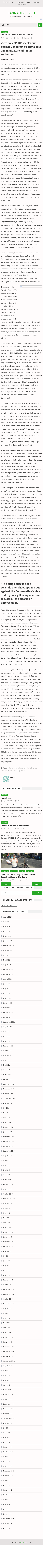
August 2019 (7, 1156)
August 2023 (7, 979)
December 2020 (8, 1084)
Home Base (6, 797)
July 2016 (6, 1313)
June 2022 (6, 1031)
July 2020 (6, 1108)
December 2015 (8, 1347)
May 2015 (6, 1380)
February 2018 (8, 1232)
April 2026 (6, 931)
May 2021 (6, 1065)
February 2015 (8, 1394)
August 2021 (7, 1055)
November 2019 (8, 1141)
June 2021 (6, 1060)
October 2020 (8, 1093)
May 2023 (6, 988)
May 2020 (6, 1113)
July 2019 (6, 1160)
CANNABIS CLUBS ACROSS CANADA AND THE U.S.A (7, 884)
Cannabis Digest (21, 13)
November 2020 (8, 1089)
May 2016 (6, 1323)
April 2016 (6, 1327)
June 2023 (6, 984)
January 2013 (7, 1466)
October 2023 (8, 974)
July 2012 (6, 1480)
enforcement (22, 768)
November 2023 (8, 969)
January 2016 (7, 1342)
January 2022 (7, 1050)
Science (36, 2)
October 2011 (8, 1495)
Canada (29, 2)
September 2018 (9, 1199)
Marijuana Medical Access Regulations (13, 771)
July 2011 (6, 1499)
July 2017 (6, 1256)
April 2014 (6, 1442)
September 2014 (9, 1418)
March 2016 (7, 1332)
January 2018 (7, 1237)
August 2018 (7, 1203)
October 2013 (8, 1452)
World (24, 4)
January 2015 (7, 1399)
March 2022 (7, 1041)
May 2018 (6, 1218)
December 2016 (8, 1289)
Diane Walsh (20, 828)
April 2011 (6, 1509)
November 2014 (8, 1409)
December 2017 (8, 1241)
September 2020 (9, 1098)
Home (6, 2)
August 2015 (7, 1366)
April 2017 (6, 1270)
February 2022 (8, 1046)
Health (29, 768)
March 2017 (7, 1275)
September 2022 (9, 1022)
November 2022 (8, 1012)
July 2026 (6, 922)
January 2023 (7, 1003)
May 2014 (6, 1437)
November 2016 (8, 1294)
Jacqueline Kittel (23, 880)
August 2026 (7, 917)
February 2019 (8, 1184)
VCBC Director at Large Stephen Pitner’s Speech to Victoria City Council (19, 875)
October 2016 (8, 1299)
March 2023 (7, 998)
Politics (30, 871)
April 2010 (6, 1528)
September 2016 (9, 1304)
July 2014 (6, 1428)
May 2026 (6, 926)
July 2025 (6, 955)
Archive (4, 32)
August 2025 (7, 950)
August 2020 (7, 1103)
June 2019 (6, 1165)
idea (32, 768)
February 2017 (8, 1280)
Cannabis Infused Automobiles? (15, 825)
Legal (18, 4)
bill (9, 768)
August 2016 (7, 1308)
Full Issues (21, 2)
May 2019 (6, 1170)
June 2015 (6, 1375)
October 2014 (8, 1413)
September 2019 (9, 1151)
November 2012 (8, 1471)
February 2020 (8, 1127)
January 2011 (7, 1514)
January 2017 (7, 1284)
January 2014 (7, 1447)
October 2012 (8, 1475)
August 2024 (7, 965)
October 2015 (8, 1356)
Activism (5, 871)
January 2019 (7, 1189)
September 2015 (9, 1361)
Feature (13, 2)
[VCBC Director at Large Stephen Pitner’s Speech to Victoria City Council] (21, 860)
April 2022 (6, 1036)
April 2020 (6, 1117)
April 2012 (6, 1485)
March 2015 (7, 1390)
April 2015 (6, 1385)
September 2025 (9, 945)
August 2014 (7, 1423)
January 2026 (7, 941)
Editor (18, 38)
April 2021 (6, 1070)
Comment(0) (28, 38)
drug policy (13, 768)
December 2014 (8, 1404)
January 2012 (7, 1490)
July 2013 (6, 1456)
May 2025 (6, 960)
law (36, 768)
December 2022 (8, 1007)
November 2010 (8, 1518)
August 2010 (7, 1523)
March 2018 (7, 1227)
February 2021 (8, 1079)
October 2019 (8, 1146)
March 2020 (7, 1122)
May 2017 (6, 1265)
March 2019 (7, 1179)
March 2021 (7, 1074)
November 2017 (8, 1246)
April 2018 (6, 1222)
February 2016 (8, 1337)
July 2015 (6, 1370)
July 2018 (6, 1208)
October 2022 (8, 1017)
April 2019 (6, 1175)
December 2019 (8, 1136)
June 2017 (6, 1261)
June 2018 (6, 1213)
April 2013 (6, 1461)
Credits (37, 884)
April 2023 (6, 993)
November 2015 (8, 1351)
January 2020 (7, 1132)
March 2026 (7, 936)
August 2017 (7, 1251)
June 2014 (6, 1433)
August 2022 (7, 1027)
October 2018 (8, 1194)
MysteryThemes (25, 1542)
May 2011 (6, 1504)
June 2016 (6, 1318)
